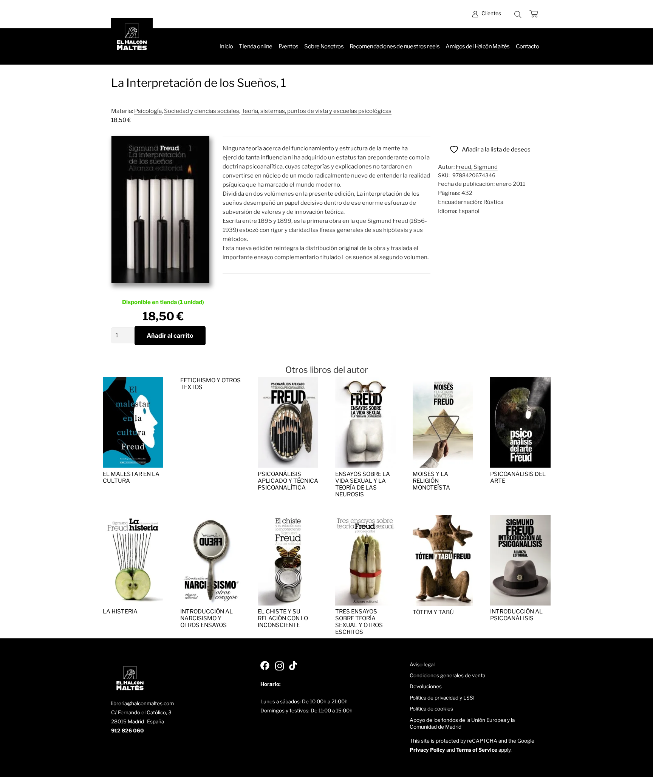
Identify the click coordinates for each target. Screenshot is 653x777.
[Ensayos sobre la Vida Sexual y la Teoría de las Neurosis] (365, 381)
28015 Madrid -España (137, 721)
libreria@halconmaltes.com (142, 703)
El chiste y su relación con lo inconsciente (283, 618)
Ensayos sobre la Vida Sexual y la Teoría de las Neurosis (362, 484)
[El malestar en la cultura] (133, 381)
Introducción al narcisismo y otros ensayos (206, 618)
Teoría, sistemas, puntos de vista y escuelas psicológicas (316, 111)
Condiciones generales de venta (447, 675)
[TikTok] (293, 665)
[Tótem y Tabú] (443, 519)
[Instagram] (279, 666)
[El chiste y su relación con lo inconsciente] (288, 519)
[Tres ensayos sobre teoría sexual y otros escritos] (365, 519)
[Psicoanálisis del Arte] (520, 381)
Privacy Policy (427, 750)
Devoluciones (426, 686)
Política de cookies (431, 709)
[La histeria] (133, 519)
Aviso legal (422, 664)
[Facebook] (264, 665)
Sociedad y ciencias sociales (201, 111)
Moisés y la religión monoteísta (431, 481)
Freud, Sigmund (477, 167)
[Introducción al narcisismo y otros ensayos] (210, 519)
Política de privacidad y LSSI (442, 698)
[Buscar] (517, 14)
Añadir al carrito (170, 335)
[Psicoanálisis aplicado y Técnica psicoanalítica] (288, 381)
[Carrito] (533, 14)
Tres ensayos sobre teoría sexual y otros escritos (359, 621)
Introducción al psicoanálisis (516, 615)
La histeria (120, 611)
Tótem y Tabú (433, 612)
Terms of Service (476, 750)
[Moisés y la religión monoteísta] (443, 381)
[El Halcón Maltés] (132, 39)
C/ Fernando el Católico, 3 (141, 712)
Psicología (148, 111)
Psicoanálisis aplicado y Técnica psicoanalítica (288, 481)
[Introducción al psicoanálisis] (520, 519)
